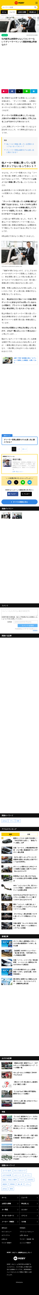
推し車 (20, 1184)
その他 (23, 1221)
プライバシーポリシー (27, 1231)
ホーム (4, 12)
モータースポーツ (8, 1215)
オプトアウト (6, 1235)
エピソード (17, 1175)
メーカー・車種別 (8, 1221)
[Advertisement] (19, 67)
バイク (22, 1180)
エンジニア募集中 (25, 1243)
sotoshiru (30, 1180)
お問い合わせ (24, 1235)
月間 (28, 834)
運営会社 (4, 1228)
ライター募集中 (6, 1243)
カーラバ (27, 1175)
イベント (24, 1215)
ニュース (12, 12)
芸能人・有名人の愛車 (10, 1180)
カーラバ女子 (7, 1170)
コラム (12, 821)
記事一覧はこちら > (18, 471)
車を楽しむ (32, 12)
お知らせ (4, 1239)
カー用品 (5, 1209)
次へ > (24, 449)
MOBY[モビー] (5, 15)
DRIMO (12, 1184)
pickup (5, 821)
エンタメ (24, 1209)
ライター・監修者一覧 (27, 1239)
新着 (18, 821)
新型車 (5, 1184)
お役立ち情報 (22, 12)
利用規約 (35, 630)
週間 (10, 834)
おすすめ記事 (7, 1175)
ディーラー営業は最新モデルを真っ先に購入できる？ (20, 151)
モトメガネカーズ (20, 1170)
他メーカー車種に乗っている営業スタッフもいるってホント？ (20, 145)
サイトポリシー (6, 1231)
